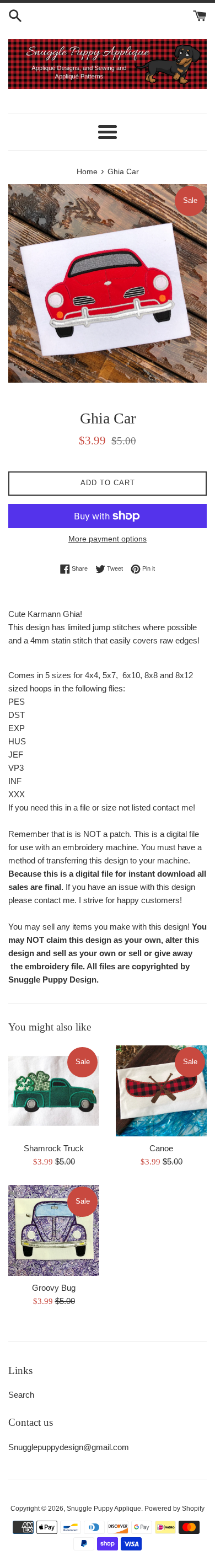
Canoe (161, 1148)
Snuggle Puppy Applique (104, 1508)
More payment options (107, 538)
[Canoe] (161, 1090)
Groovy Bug (54, 1287)
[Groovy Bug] (53, 1230)
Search (21, 1394)
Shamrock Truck (54, 1148)
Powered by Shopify (174, 1508)
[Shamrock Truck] (53, 1090)
